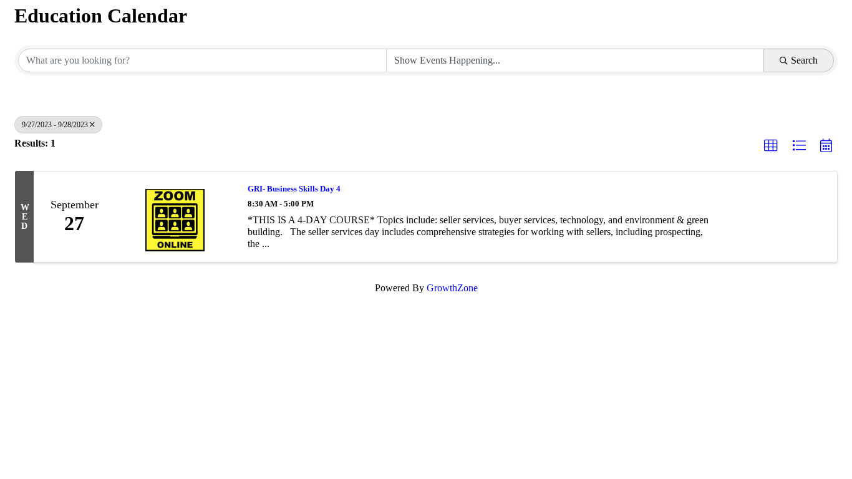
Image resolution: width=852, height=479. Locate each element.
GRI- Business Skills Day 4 (294, 188)
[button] (770, 145)
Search (804, 60)
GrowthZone (452, 288)
